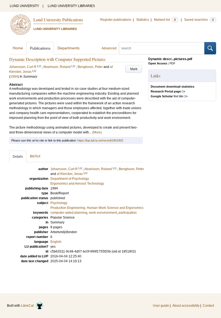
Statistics (142, 20)
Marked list (165, 20)
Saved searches (199, 20)
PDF (172, 63)
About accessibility (185, 305)
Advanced (109, 48)
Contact (208, 305)
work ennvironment (103, 213)
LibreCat (28, 305)
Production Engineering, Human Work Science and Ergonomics (96, 208)
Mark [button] (133, 69)
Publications (40, 48)
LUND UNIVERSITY (24, 6)
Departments (68, 48)
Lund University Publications (58, 19)
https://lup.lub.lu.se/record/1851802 (100, 140)
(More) (97, 132)
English (55, 242)
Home (18, 48)
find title (167, 96)
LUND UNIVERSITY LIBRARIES (71, 6)
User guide (161, 305)
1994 (14, 76)
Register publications (115, 20)
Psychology (58, 203)
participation (128, 213)
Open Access (157, 63)
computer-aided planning (68, 213)
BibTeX (35, 156)
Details (18, 156)
